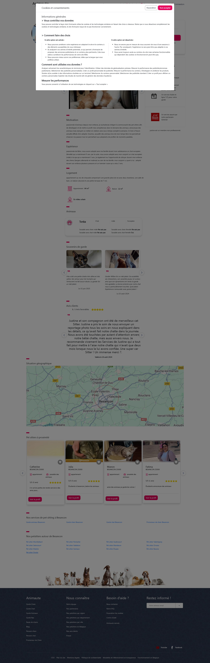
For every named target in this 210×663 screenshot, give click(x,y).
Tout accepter (165, 7)
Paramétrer (151, 7)
